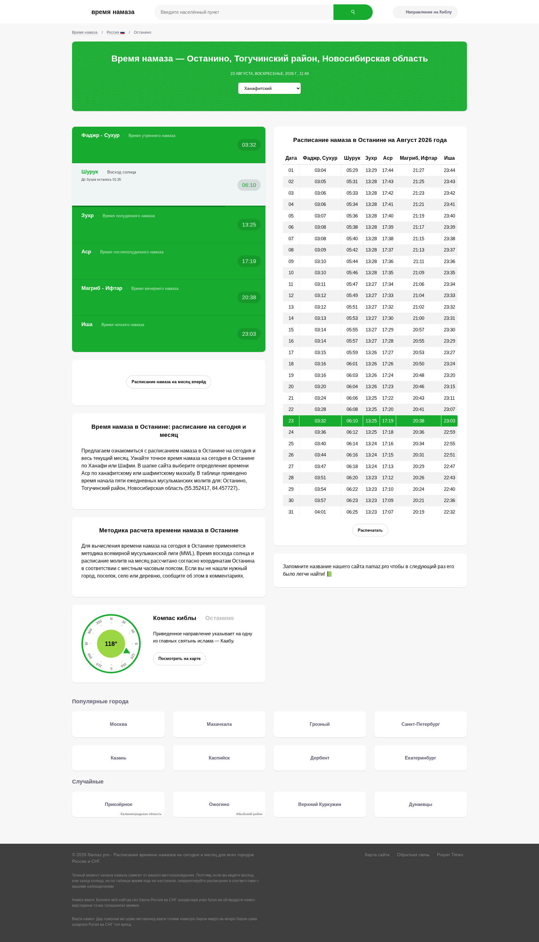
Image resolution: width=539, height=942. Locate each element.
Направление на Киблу (429, 12)
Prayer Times (450, 854)
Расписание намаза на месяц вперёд (169, 381)
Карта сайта (377, 854)
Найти (353, 12)
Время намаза (112, 11)
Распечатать (370, 530)
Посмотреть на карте (179, 658)
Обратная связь (413, 854)
